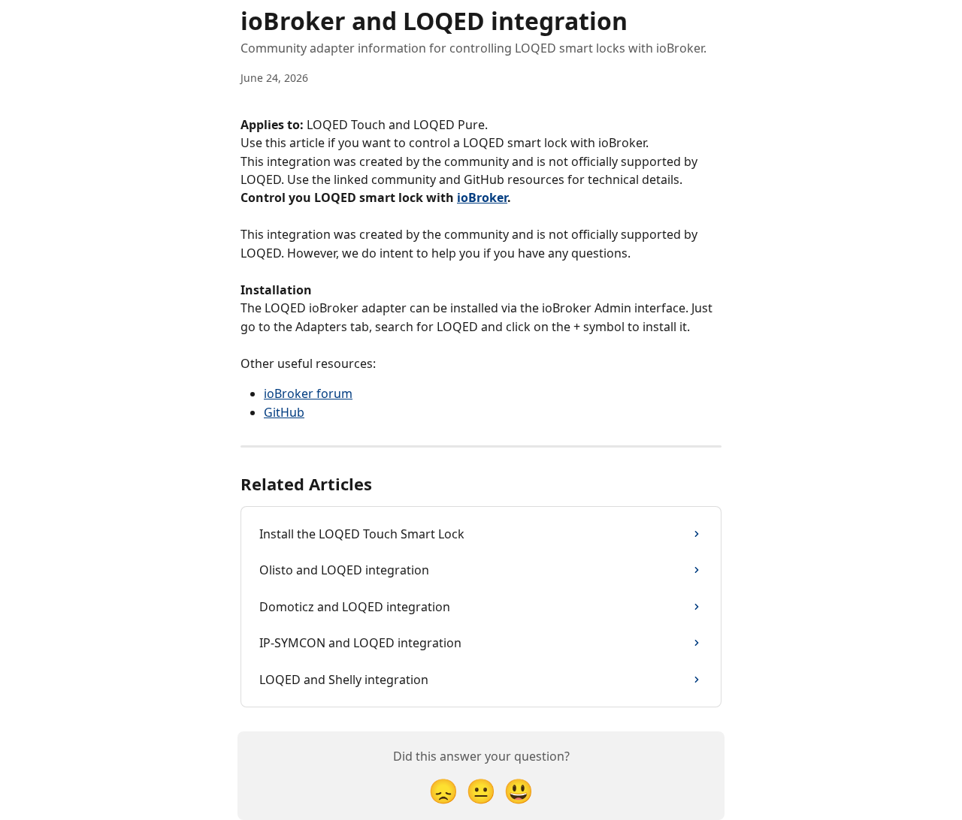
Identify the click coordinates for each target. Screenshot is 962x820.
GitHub (284, 412)
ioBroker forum (308, 393)
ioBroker (482, 197)
